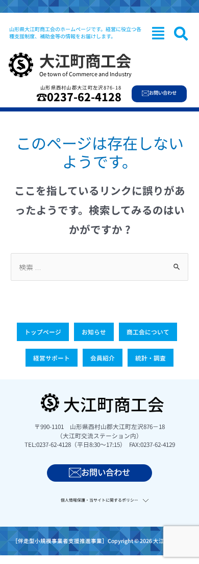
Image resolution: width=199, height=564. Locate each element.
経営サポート (51, 357)
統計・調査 (150, 357)
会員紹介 (102, 357)
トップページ (42, 331)
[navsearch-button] (181, 33)
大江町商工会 (85, 60)
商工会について (148, 331)
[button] (158, 33)
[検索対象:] (99, 267)
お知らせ (94, 331)
